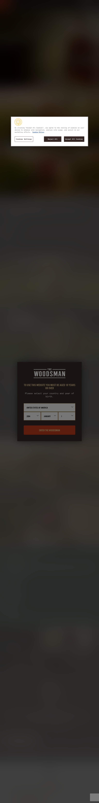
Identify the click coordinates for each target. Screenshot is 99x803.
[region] (49, 131)
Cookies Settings (24, 139)
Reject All (53, 139)
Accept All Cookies (74, 139)
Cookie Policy (38, 132)
